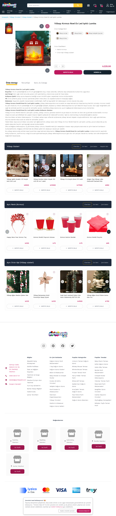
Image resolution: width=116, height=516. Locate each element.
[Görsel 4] (19, 175)
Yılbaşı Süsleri (27, 17)
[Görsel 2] (16, 175)
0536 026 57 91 (14, 376)
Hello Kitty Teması (101, 367)
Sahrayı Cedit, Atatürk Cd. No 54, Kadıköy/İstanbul (14, 368)
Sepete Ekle (68, 72)
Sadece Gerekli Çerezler (67, 511)
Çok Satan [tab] (93, 146)
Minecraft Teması (78, 381)
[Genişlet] (47, 70)
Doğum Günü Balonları (80, 400)
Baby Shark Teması (101, 361)
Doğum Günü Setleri (57, 406)
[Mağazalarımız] (88, 5)
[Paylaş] (41, 26)
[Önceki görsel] (9, 165)
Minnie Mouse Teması (79, 369)
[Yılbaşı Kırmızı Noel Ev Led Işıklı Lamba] (9, 28)
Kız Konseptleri (44, 11)
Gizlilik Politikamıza (57, 507)
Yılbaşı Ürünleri (15, 17)
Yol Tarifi (17, 447)
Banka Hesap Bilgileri (34, 389)
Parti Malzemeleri (81, 11)
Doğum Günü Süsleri (57, 369)
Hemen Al (97, 72)
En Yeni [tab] (84, 146)
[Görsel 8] (104, 291)
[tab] (12, 83)
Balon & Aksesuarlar (57, 372)
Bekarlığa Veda (9, 11)
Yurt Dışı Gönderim (33, 385)
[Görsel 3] (18, 175)
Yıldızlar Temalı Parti (102, 381)
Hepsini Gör (104, 146)
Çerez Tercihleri (32, 395)
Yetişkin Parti (21, 11)
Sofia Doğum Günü (101, 364)
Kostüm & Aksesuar (56, 403)
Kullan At (92, 11)
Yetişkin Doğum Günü (57, 386)
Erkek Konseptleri (56, 11)
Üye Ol (112, 6)
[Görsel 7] (103, 291)
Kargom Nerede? (15, 384)
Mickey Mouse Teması (80, 366)
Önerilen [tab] (76, 146)
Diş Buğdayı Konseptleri (103, 400)
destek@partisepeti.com (17, 380)
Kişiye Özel (101, 11)
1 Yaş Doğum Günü (56, 366)
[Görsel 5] (21, 175)
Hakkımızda (31, 392)
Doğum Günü (69, 11)
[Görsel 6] (22, 175)
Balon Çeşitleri (31, 11)
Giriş (111, 4)
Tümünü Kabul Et (83, 511)
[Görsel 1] (13, 175)
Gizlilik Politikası (32, 366)
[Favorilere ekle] (47, 26)
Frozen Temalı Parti (79, 372)
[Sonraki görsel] (26, 165)
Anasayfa (5, 17)
